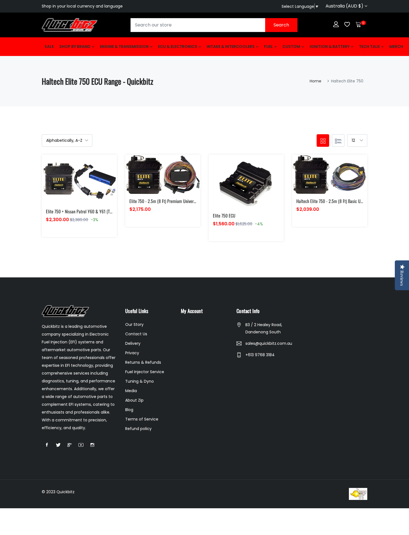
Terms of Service (141, 419)
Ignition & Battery (329, 46)
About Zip (134, 400)
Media (131, 391)
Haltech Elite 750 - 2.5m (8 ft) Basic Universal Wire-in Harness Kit (351, 201)
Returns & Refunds (143, 362)
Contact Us (136, 334)
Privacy (132, 353)
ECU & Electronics (177, 46)
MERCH (396, 46)
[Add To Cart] (66, 186)
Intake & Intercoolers (231, 46)
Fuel (268, 46)
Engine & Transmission (124, 46)
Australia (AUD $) (345, 6)
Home (315, 81)
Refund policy (138, 428)
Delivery (133, 343)
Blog (129, 409)
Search (281, 25)
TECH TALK (369, 46)
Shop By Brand (74, 46)
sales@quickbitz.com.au (268, 343)
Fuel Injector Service (144, 372)
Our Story (134, 324)
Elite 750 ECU (224, 215)
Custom (291, 46)
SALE (49, 46)
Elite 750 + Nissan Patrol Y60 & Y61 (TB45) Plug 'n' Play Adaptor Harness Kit (109, 211)
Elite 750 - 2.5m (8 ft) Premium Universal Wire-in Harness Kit (180, 201)
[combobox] (213, 25)
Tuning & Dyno (139, 381)
